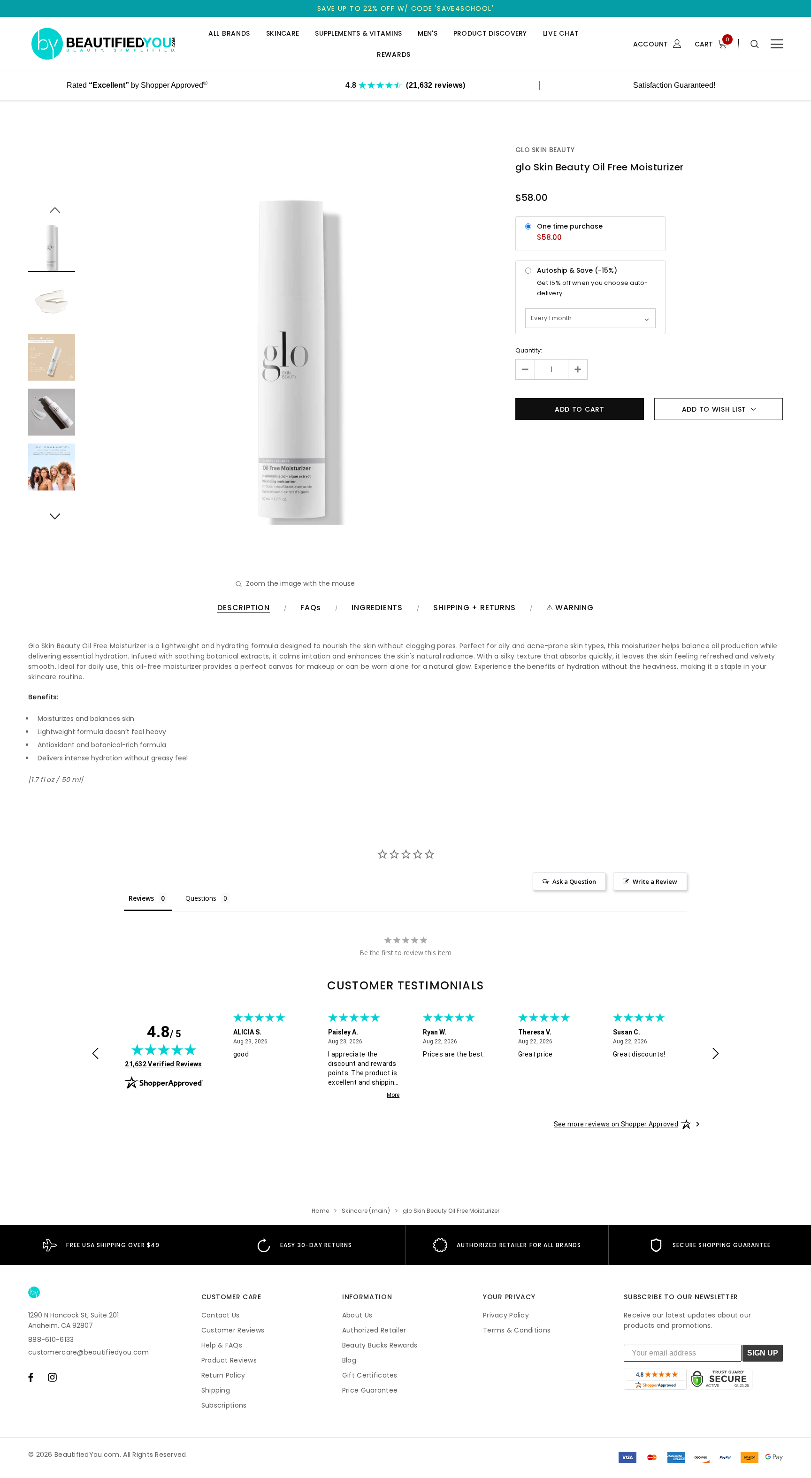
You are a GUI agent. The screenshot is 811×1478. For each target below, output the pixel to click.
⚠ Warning (570, 608)
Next (52, 511)
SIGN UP (762, 1353)
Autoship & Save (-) (577, 270)
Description (243, 608)
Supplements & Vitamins (358, 34)
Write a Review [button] (655, 881)
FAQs (310, 608)
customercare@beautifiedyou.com (88, 1352)
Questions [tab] (200, 898)
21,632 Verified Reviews (163, 1064)
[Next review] (715, 1054)
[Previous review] (95, 1054)
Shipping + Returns (474, 608)
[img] (164, 1049)
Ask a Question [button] (574, 881)
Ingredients (377, 608)
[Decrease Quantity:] (525, 369)
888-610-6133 (51, 1339)
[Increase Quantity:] (577, 369)
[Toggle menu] (777, 44)
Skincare (282, 34)
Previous (52, 205)
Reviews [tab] (141, 898)
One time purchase (570, 226)
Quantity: (528, 350)
